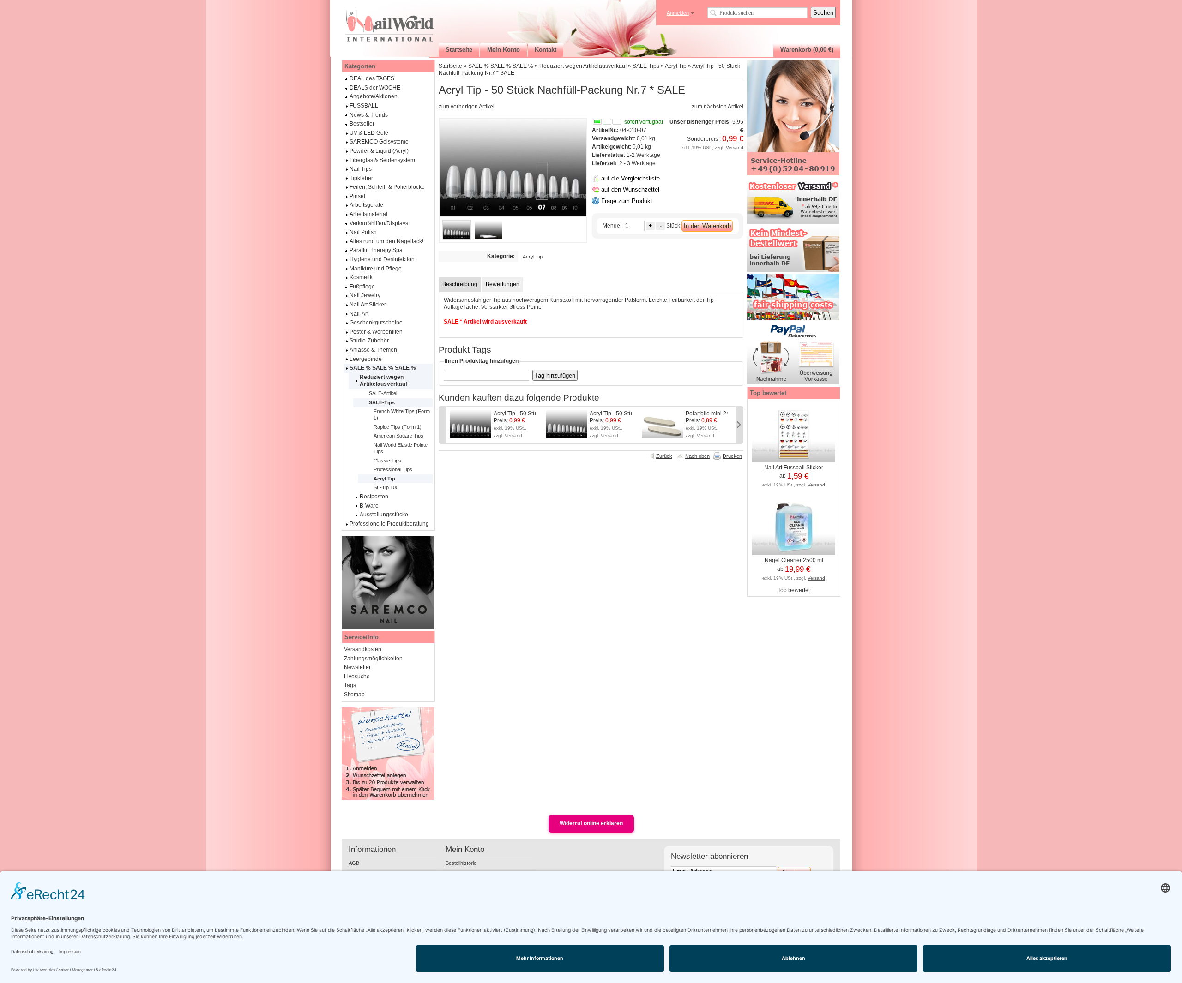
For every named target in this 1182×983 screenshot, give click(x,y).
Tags (350, 685)
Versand (734, 147)
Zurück (664, 456)
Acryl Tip (676, 66)
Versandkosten (362, 649)
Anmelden (678, 13)
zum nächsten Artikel (717, 106)
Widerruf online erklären (591, 823)
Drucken (732, 456)
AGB (354, 863)
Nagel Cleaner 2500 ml (794, 560)
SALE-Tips (646, 66)
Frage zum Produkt (626, 201)
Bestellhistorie (461, 863)
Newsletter (357, 667)
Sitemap (354, 694)
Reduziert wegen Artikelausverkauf (583, 66)
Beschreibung (459, 284)
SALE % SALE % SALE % (500, 66)
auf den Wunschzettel (630, 189)
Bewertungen (502, 284)
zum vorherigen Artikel (467, 106)
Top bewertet (794, 590)
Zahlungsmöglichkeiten (373, 658)
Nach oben (697, 456)
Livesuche (357, 676)
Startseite (450, 66)
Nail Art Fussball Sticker (793, 467)
